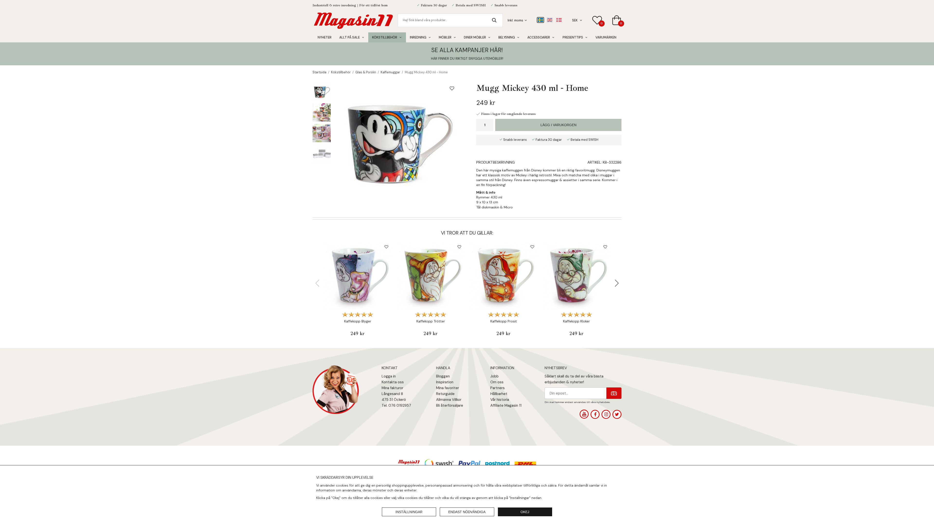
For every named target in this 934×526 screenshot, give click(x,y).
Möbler (445, 37)
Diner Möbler (475, 37)
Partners (497, 387)
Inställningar (408, 512)
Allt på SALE (349, 37)
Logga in (389, 376)
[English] (549, 20)
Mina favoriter (447, 387)
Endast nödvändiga (466, 512)
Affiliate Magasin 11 (505, 405)
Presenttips (573, 37)
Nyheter (325, 37)
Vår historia (499, 399)
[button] (617, 283)
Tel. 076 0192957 (396, 405)
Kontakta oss (393, 382)
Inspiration (444, 382)
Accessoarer (538, 37)
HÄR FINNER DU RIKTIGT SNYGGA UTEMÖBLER (467, 58)
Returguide (445, 393)
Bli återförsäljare (449, 405)
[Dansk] (559, 20)
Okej (525, 512)
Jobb (494, 376)
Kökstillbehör (384, 37)
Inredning (418, 37)
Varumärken (605, 37)
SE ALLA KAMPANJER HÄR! (467, 50)
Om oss (496, 382)
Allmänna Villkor (448, 399)
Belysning (506, 37)
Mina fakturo (392, 387)
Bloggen (443, 376)
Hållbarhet (498, 393)
